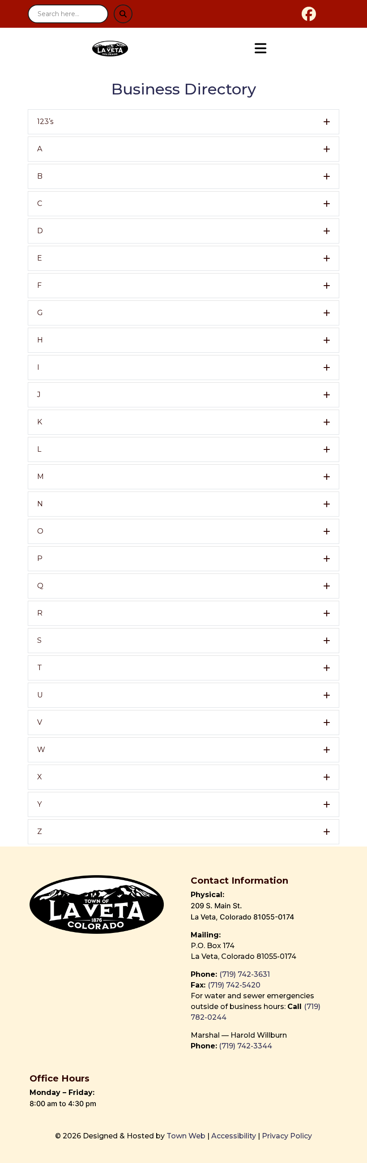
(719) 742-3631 (244, 974)
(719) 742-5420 (234, 985)
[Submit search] (123, 13)
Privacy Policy (287, 1136)
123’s (45, 121)
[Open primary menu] (260, 48)
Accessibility (233, 1136)
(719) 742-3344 (245, 1046)
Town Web (185, 1136)
